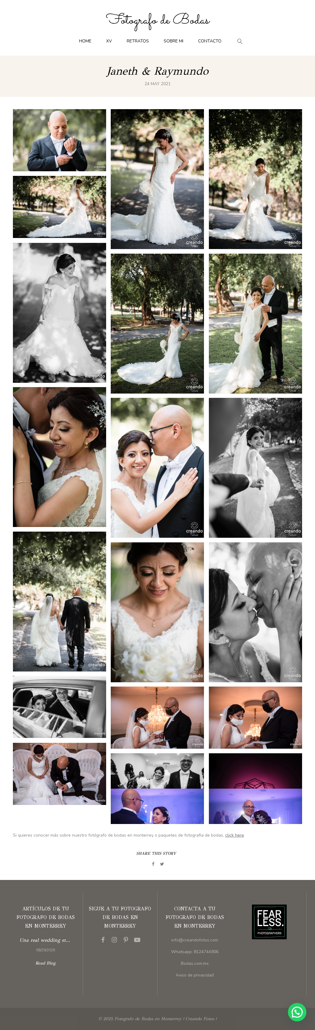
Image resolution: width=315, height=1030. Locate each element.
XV (109, 41)
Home (85, 41)
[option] (45, 944)
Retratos (138, 41)
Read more (45, 944)
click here (234, 835)
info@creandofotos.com (194, 940)
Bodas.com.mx (195, 963)
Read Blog (45, 963)
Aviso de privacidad (195, 975)
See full (59, 140)
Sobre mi (173, 41)
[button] (297, 1012)
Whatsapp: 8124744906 (194, 952)
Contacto (209, 41)
